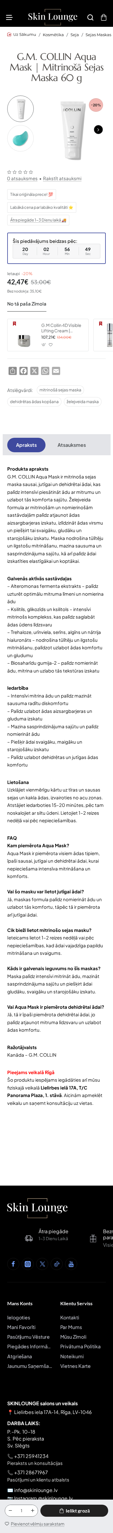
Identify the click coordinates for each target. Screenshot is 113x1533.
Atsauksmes (72, 445)
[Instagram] (28, 1264)
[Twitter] (42, 1264)
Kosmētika (53, 34)
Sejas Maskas (98, 34)
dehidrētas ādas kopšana (34, 401)
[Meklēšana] (90, 17)
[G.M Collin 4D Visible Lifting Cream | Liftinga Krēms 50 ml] (23, 335)
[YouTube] (71, 1264)
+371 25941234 (31, 1456)
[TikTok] (57, 1264)
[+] (32, 1510)
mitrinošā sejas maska (60, 389)
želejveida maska (83, 401)
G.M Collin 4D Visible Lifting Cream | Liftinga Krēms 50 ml (61, 328)
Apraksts (26, 445)
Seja (75, 34)
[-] (10, 1510)
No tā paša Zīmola (26, 303)
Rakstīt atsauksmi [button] (62, 178)
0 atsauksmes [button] (22, 178)
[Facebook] (13, 1264)
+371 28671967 (31, 1472)
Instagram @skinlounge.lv (43, 1498)
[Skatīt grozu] (103, 17)
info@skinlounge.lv (36, 1490)
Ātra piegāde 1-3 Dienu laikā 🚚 (38, 220)
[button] (98, 129)
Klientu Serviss (76, 1303)
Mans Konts (20, 1303)
